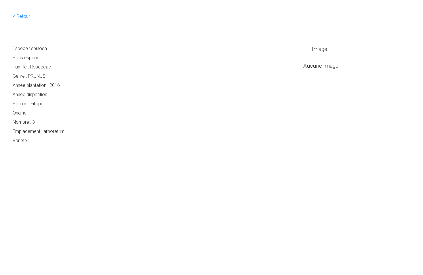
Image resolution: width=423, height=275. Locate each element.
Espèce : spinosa (30, 48)
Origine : (20, 113)
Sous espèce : (27, 57)
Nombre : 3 (24, 122)
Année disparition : (31, 94)
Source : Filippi (27, 103)
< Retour (21, 16)
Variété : (21, 140)
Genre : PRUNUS (29, 76)
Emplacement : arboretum (38, 131)
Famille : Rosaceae (32, 67)
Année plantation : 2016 (36, 85)
